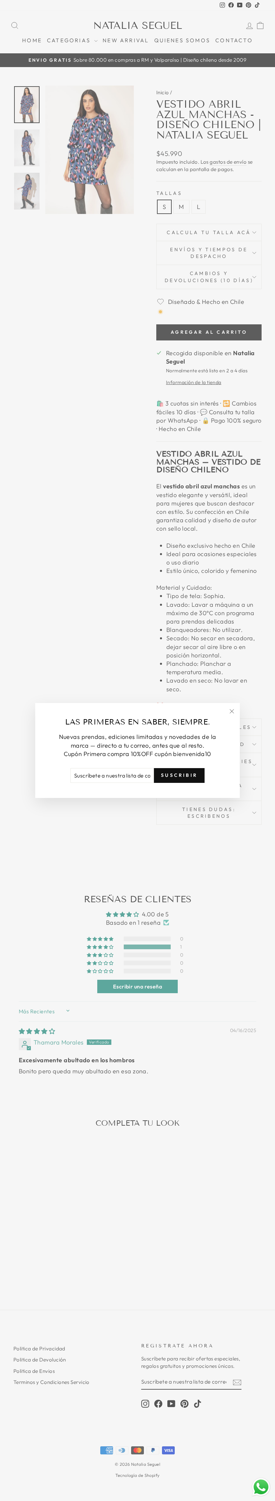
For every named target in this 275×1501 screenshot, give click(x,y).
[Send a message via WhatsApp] (261, 1487)
